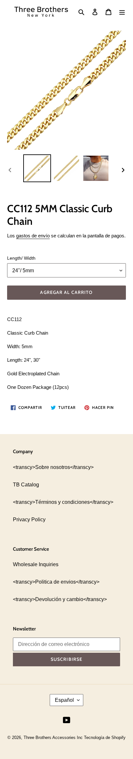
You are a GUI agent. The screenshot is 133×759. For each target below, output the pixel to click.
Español (64, 700)
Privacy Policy (29, 519)
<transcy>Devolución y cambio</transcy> (60, 599)
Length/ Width (21, 258)
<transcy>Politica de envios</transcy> (56, 582)
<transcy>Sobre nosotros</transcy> (53, 467)
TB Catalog (26, 484)
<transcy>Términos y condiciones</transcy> (63, 502)
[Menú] (122, 12)
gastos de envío (33, 235)
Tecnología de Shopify (105, 737)
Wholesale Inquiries (35, 564)
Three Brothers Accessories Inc (54, 737)
